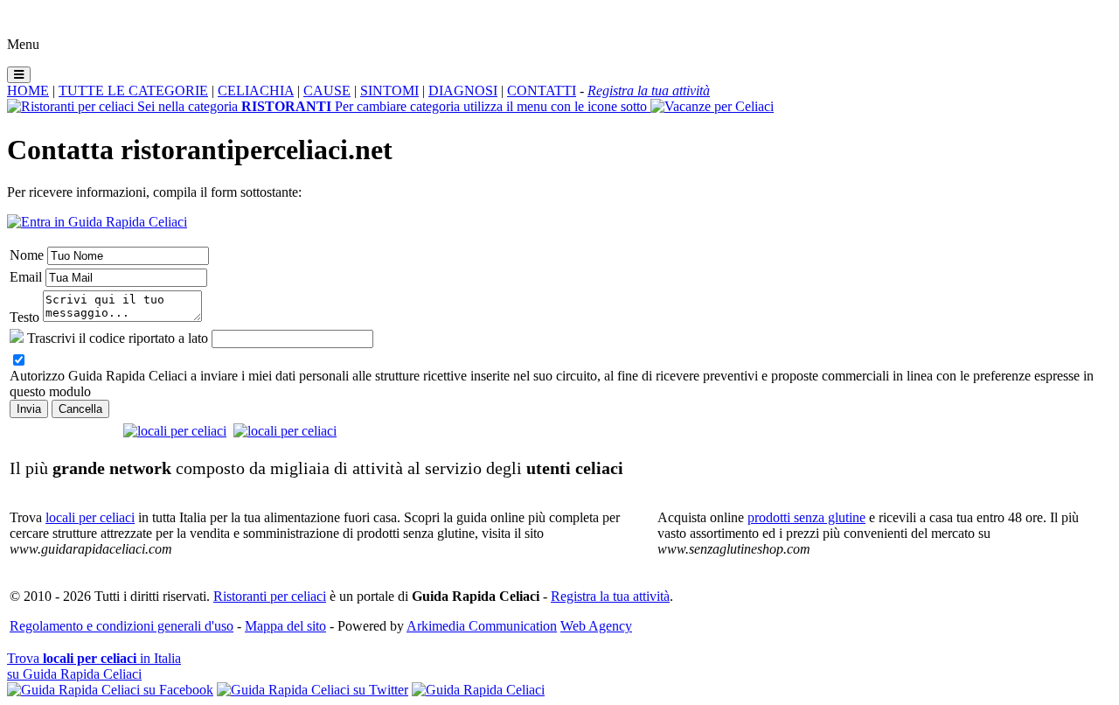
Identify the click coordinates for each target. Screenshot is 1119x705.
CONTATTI (541, 90)
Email (26, 276)
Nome (27, 255)
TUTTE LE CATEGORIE (133, 90)
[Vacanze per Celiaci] (712, 106)
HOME (28, 90)
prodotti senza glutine (806, 517)
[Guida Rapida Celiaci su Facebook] (110, 689)
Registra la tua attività (610, 596)
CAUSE (327, 90)
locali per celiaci (90, 517)
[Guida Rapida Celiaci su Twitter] (312, 689)
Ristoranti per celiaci (269, 596)
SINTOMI (389, 90)
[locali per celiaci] (174, 430)
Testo (24, 317)
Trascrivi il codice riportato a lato (117, 338)
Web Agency (596, 625)
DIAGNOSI (462, 90)
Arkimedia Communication (482, 625)
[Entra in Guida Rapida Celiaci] (97, 221)
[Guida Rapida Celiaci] (478, 689)
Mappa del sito (285, 625)
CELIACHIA (256, 90)
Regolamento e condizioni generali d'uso (121, 625)
